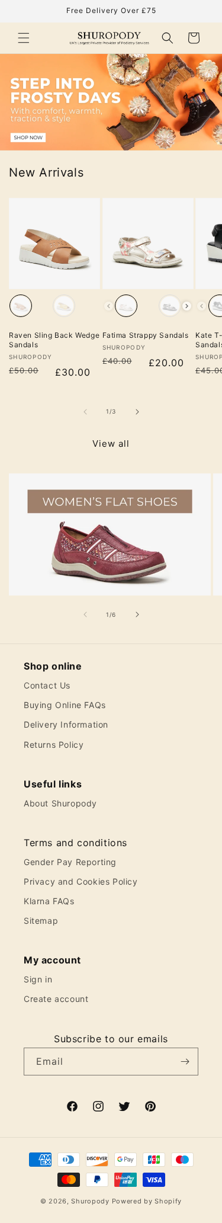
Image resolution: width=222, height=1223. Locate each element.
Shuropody (90, 1201)
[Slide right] (137, 412)
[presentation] (186, 306)
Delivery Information (66, 724)
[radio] (20, 305)
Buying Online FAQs (65, 705)
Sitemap (41, 920)
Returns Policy (53, 744)
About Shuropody (60, 803)
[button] (24, 38)
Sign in (38, 979)
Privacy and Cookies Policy (81, 881)
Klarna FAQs (49, 901)
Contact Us (47, 685)
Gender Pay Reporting (70, 862)
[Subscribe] (185, 1061)
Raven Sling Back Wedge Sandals (54, 340)
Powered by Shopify (147, 1201)
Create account (56, 999)
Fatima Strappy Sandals (145, 335)
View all (111, 443)
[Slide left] (85, 412)
